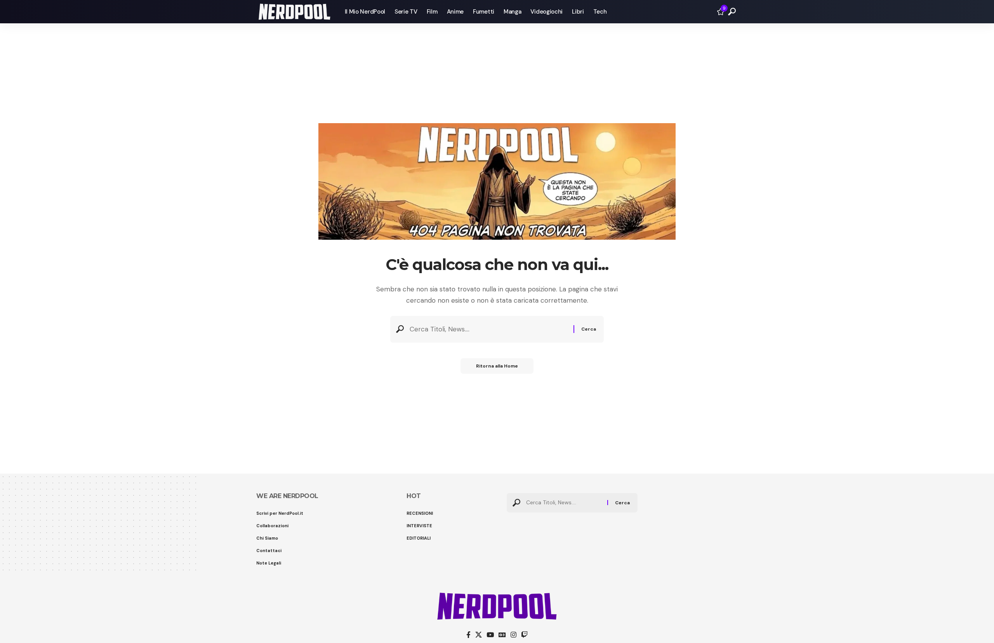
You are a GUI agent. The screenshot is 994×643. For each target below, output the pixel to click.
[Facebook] (468, 635)
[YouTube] (490, 635)
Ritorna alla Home (497, 366)
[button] (732, 12)
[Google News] (502, 635)
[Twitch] (524, 635)
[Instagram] (513, 635)
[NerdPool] (294, 11)
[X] (478, 635)
